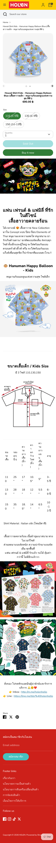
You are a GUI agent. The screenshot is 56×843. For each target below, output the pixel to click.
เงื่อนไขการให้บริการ (14, 801)
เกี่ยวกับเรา (9, 778)
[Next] (52, 86)
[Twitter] (19, 819)
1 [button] (26, 86)
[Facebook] (4, 819)
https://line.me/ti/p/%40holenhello (33, 696)
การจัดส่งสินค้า (11, 795)
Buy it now (28, 152)
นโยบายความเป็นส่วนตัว (17, 783)
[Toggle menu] (4, 5)
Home (5, 22)
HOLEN (22, 835)
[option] (28, 58)
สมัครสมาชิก (16, 756)
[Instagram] (9, 819)
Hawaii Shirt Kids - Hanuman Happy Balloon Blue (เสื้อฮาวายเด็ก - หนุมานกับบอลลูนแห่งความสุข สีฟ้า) (26, 28)
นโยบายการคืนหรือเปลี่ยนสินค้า (21, 789)
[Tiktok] (14, 819)
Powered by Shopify (35, 835)
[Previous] (4, 86)
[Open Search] (4, 14)
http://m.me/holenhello (34, 692)
